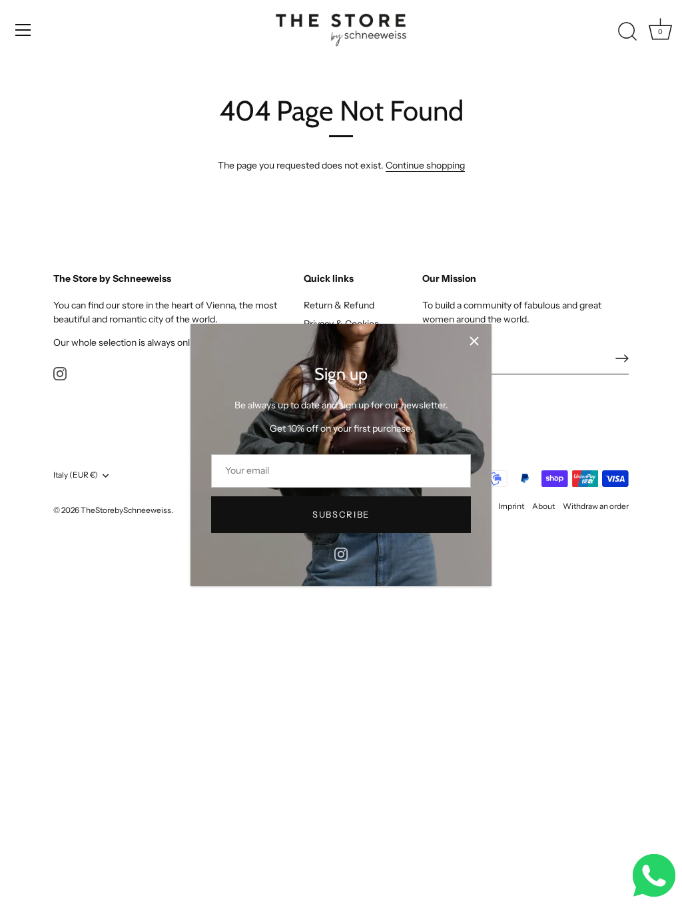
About (543, 506)
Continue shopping (425, 165)
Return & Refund (339, 305)
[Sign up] (622, 358)
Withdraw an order (596, 506)
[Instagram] (341, 554)
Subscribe (341, 514)
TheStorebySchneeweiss (126, 510)
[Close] (474, 341)
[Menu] (23, 30)
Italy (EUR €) (75, 475)
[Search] (627, 32)
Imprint (511, 506)
